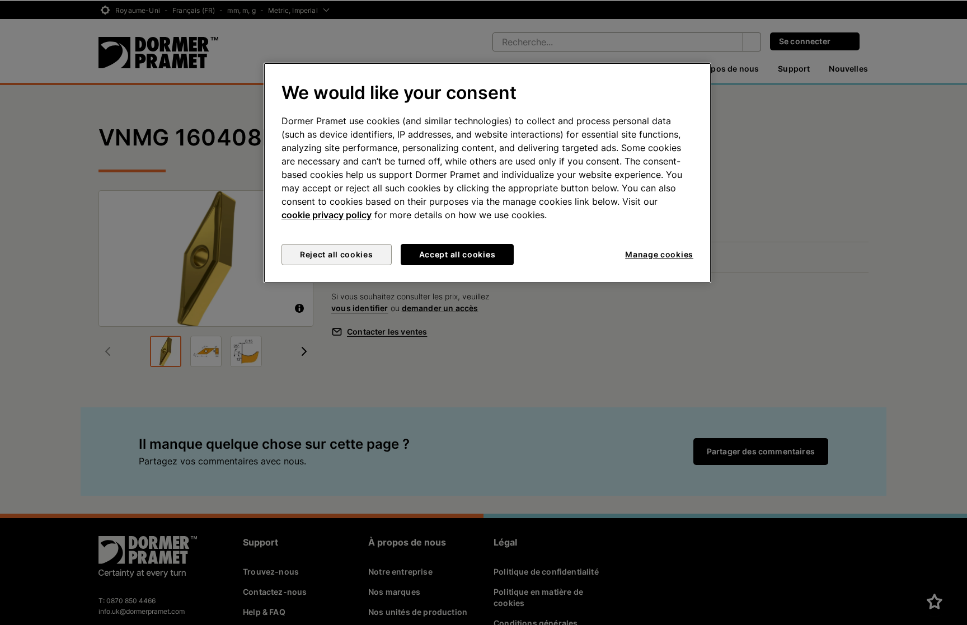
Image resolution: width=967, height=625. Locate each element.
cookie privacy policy (326, 214)
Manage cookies (659, 254)
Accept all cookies (457, 254)
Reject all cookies (336, 254)
